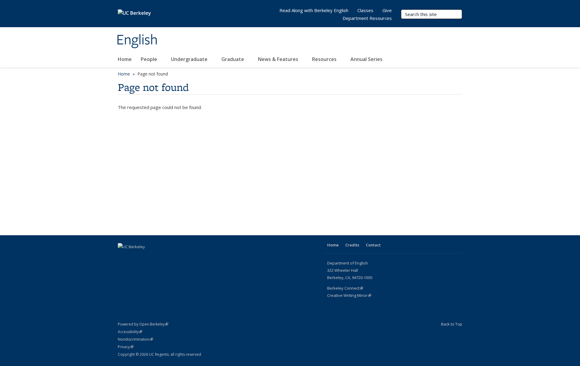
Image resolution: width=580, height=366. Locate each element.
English (137, 40)
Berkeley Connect (345, 288)
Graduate (233, 59)
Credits (352, 245)
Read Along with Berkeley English (313, 10)
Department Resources (367, 18)
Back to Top (451, 324)
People (149, 59)
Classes (365, 10)
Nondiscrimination (135, 339)
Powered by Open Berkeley (143, 324)
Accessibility (130, 331)
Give (387, 10)
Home (125, 59)
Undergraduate (190, 59)
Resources (325, 59)
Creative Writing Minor (349, 295)
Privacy (126, 346)
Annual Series (367, 59)
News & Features (278, 59)
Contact (373, 245)
